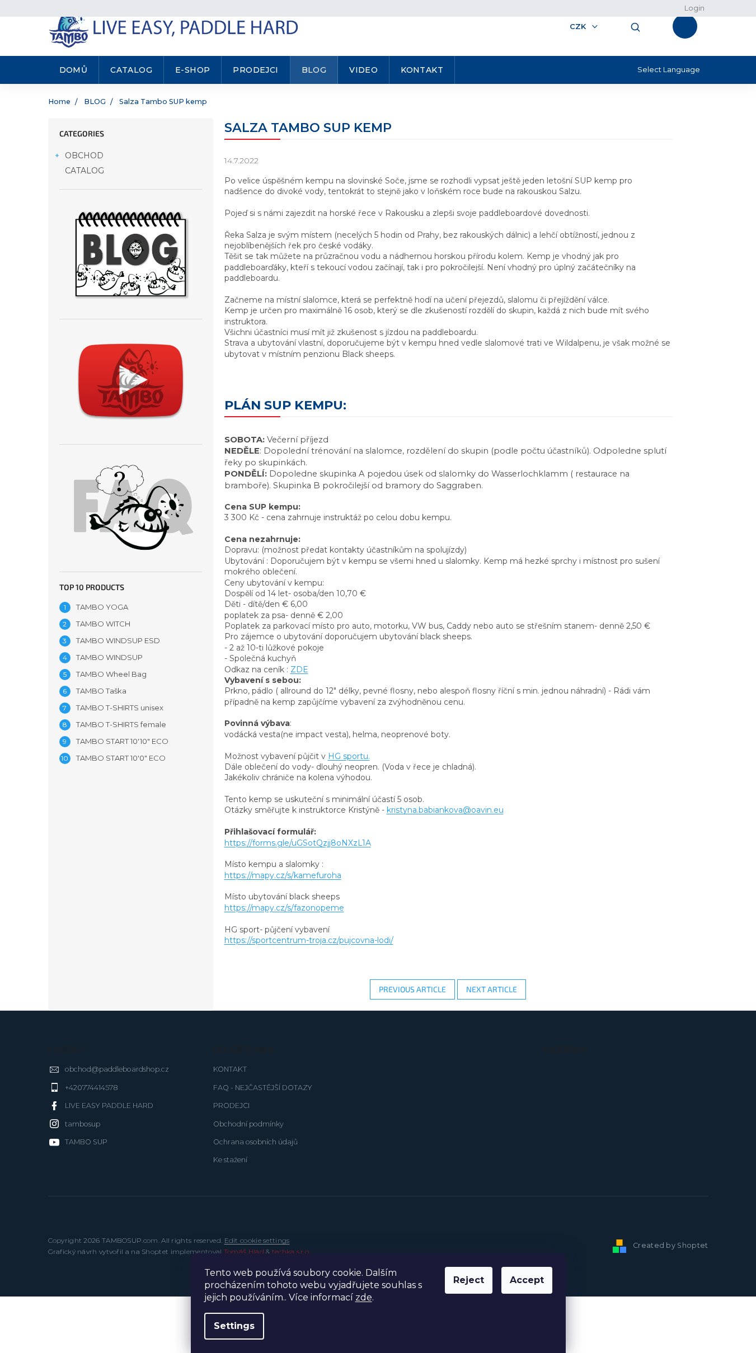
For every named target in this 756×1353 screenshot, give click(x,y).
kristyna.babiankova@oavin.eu (445, 810)
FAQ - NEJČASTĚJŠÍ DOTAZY (262, 1087)
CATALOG (84, 171)
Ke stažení (230, 1160)
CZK (579, 26)
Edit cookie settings (257, 1240)
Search (631, 26)
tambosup (82, 1124)
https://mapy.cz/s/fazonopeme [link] (284, 908)
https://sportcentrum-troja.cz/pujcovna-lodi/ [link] (308, 940)
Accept (527, 1280)
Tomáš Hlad (244, 1251)
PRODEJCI (231, 1105)
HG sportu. (349, 756)
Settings (234, 1326)
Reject (468, 1280)
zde (363, 1297)
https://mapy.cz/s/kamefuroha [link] (282, 875)
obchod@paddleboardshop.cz (117, 1069)
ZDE (299, 669)
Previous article (412, 989)
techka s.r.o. (291, 1251)
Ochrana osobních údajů (255, 1142)
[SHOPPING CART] (688, 26)
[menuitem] (74, 70)
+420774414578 (91, 1087)
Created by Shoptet (670, 1246)
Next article (491, 989)
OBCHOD (84, 155)
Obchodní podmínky (248, 1124)
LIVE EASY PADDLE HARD (109, 1105)
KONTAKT (230, 1069)
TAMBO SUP (86, 1142)
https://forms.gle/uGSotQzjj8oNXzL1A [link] (297, 843)
